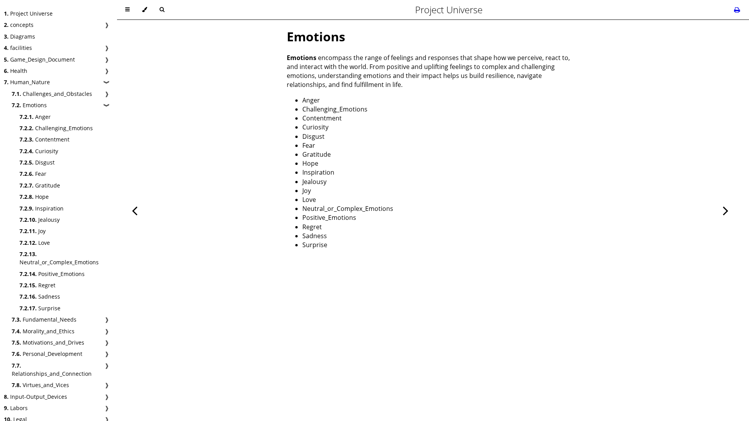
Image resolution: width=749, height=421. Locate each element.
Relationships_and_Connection (52, 369)
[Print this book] (737, 9)
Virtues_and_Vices (40, 385)
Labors (16, 408)
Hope (34, 196)
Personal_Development (47, 353)
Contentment (44, 139)
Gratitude (40, 185)
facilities (18, 47)
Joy (33, 231)
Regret (37, 285)
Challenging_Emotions (56, 128)
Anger (35, 116)
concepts (19, 24)
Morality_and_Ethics (43, 331)
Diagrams (19, 36)
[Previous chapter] (134, 210)
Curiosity (39, 151)
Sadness (40, 296)
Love (35, 242)
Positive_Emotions (52, 274)
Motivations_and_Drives (48, 342)
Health (15, 70)
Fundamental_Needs (44, 319)
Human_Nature (27, 82)
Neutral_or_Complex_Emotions (59, 258)
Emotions (29, 105)
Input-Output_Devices (35, 396)
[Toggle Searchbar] (161, 9)
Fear (33, 173)
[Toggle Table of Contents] (127, 9)
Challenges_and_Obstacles (52, 93)
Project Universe (28, 13)
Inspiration (42, 208)
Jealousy (40, 219)
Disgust (37, 162)
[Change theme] (144, 9)
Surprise (40, 308)
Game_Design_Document (39, 59)
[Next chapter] (725, 210)
